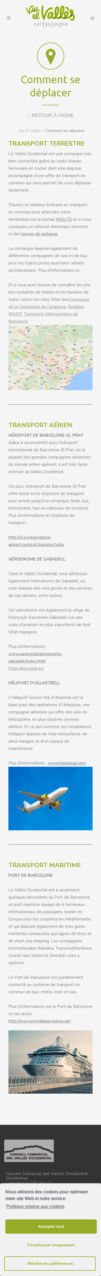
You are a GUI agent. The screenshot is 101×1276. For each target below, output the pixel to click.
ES (47, 24)
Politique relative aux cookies (35, 1206)
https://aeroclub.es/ (26, 668)
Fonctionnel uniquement (51, 1245)
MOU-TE (64, 219)
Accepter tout (51, 1226)
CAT (38, 24)
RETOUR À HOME (50, 115)
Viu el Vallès (30, 130)
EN (56, 24)
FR (65, 24)
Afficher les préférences (50, 1263)
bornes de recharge (39, 234)
